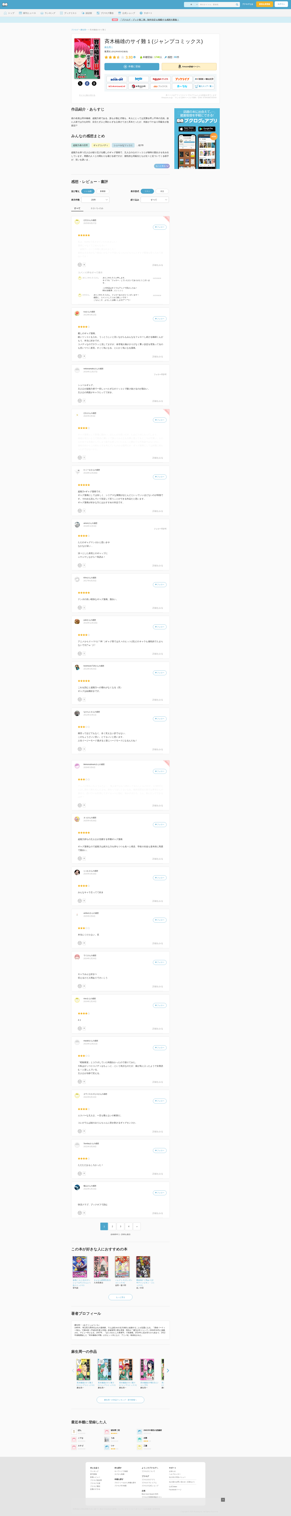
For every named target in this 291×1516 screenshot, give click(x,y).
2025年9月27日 (90, 223)
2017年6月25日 (90, 581)
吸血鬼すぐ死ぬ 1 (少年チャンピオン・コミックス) (145, 1282)
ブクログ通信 (95, 1486)
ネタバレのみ (97, 208)
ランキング (94, 1471)
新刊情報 (93, 1474)
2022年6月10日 (90, 1097)
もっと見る (161, 166)
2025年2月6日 (89, 916)
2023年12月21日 (90, 1044)
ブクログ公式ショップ (150, 1486)
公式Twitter (173, 1486)
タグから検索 (119, 1474)
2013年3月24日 (90, 669)
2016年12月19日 (90, 623)
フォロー (160, 227)
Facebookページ (175, 1490)
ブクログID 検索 (120, 1486)
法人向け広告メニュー (177, 1477)
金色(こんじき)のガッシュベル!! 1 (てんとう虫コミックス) (82, 1282)
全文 (162, 191)
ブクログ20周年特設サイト (152, 1497)
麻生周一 (108, 47)
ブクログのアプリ (148, 1479)
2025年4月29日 (90, 821)
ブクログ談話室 (96, 1480)
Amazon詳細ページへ (191, 67)
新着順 (102, 191)
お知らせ (172, 1471)
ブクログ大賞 (95, 1483)
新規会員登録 (264, 4)
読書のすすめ (95, 1489)
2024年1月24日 (90, 958)
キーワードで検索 (121, 1471)
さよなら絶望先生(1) (102, 1280)
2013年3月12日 (90, 315)
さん (87, 220)
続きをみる (118, 290)
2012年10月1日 (90, 715)
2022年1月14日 (90, 1189)
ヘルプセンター (175, 1474)
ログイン (281, 4)
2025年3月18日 (90, 874)
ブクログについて (148, 1471)
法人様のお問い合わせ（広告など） (182, 1482)
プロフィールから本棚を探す (125, 1483)
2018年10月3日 (90, 526)
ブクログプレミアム (149, 1483)
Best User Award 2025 (150, 1494)
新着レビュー (95, 1477)
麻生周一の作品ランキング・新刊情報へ (120, 1400)
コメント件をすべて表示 (90, 272)
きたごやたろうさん (90, 278)
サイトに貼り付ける (87, 95)
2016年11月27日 (90, 372)
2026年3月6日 (89, 767)
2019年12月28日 (90, 473)
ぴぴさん (86, 295)
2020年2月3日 (89, 416)
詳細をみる (157, 265)
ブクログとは (247, 4)
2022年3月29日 (90, 1146)
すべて (77, 208)
